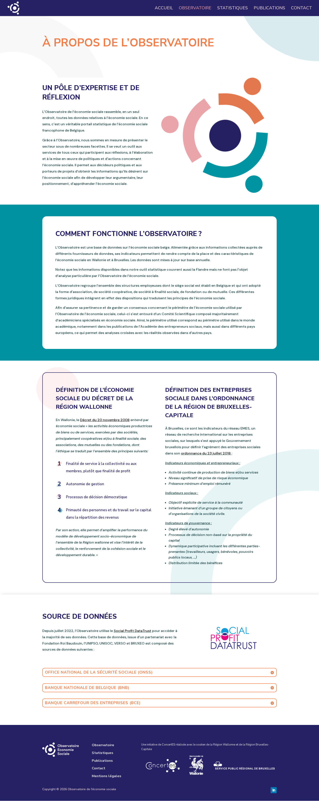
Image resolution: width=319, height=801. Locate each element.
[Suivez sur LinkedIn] (274, 790)
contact (301, 9)
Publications (269, 9)
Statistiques (232, 9)
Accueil (164, 9)
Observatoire (195, 9)
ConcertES (168, 745)
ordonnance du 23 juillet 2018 (206, 453)
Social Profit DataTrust (132, 630)
